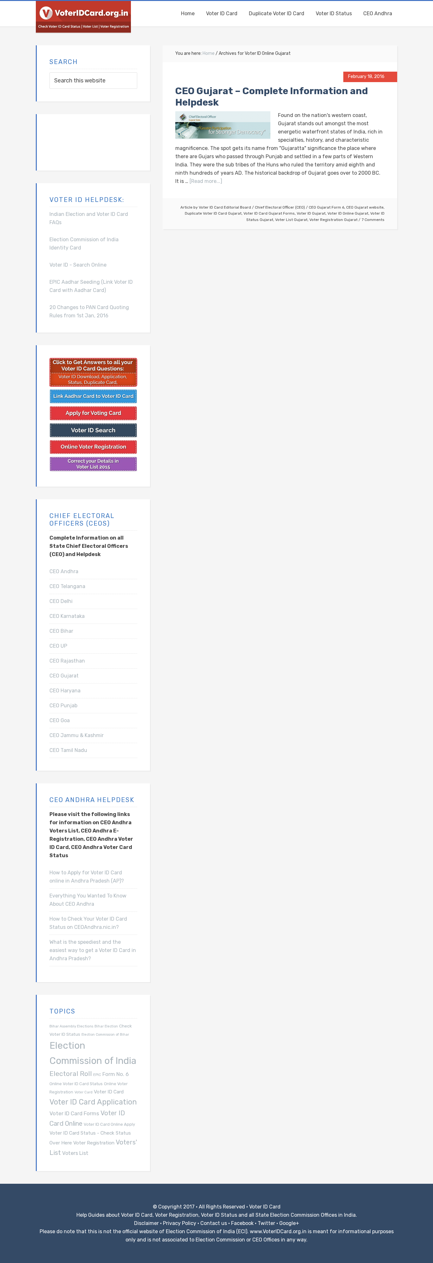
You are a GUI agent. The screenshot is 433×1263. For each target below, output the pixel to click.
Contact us (213, 1223)
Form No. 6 (115, 1074)
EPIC (97, 1074)
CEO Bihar (61, 631)
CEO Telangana (67, 586)
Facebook (242, 1223)
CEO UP (58, 646)
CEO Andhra (63, 571)
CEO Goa (59, 720)
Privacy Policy (179, 1223)
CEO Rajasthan (67, 661)
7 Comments (373, 219)
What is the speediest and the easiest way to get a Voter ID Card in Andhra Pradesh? (92, 950)
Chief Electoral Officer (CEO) (280, 207)
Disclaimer (146, 1223)
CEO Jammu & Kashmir (76, 735)
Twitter (266, 1223)
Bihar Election (106, 1026)
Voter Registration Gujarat (333, 219)
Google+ (289, 1223)
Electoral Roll (70, 1074)
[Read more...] (206, 181)
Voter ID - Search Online (78, 265)
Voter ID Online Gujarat (347, 213)
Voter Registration (93, 1143)
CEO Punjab (63, 706)
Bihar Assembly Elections (71, 1026)
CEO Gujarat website (365, 207)
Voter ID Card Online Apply (109, 1124)
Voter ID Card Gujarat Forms (269, 213)
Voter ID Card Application (93, 1102)
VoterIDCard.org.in (83, 17)
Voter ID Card (109, 1092)
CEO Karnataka (67, 616)
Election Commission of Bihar (105, 1035)
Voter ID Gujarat (311, 213)
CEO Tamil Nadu (68, 750)
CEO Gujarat (64, 676)
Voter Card (83, 1092)
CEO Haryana (65, 691)
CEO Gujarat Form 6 (326, 207)
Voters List (75, 1153)
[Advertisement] (81, 141)
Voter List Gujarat (291, 219)
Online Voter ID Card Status (76, 1083)
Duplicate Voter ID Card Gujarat (213, 213)
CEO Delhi (61, 601)
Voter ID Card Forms (74, 1113)
